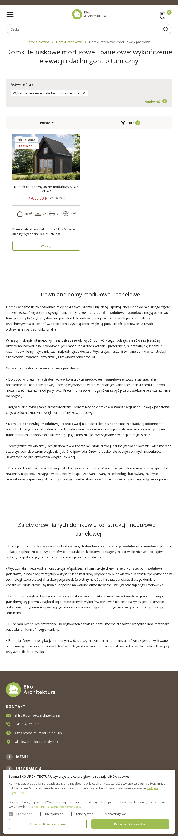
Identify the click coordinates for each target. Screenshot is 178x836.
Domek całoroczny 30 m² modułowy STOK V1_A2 (46, 188)
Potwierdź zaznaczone (47, 824)
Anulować (152, 101)
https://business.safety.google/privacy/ (53, 807)
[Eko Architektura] (89, 14)
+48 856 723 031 (27, 724)
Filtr (130, 123)
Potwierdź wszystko (130, 824)
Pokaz (45, 123)
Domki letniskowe (69, 42)
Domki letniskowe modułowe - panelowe (120, 42)
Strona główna (39, 42)
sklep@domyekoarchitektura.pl (38, 715)
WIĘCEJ (46, 245)
